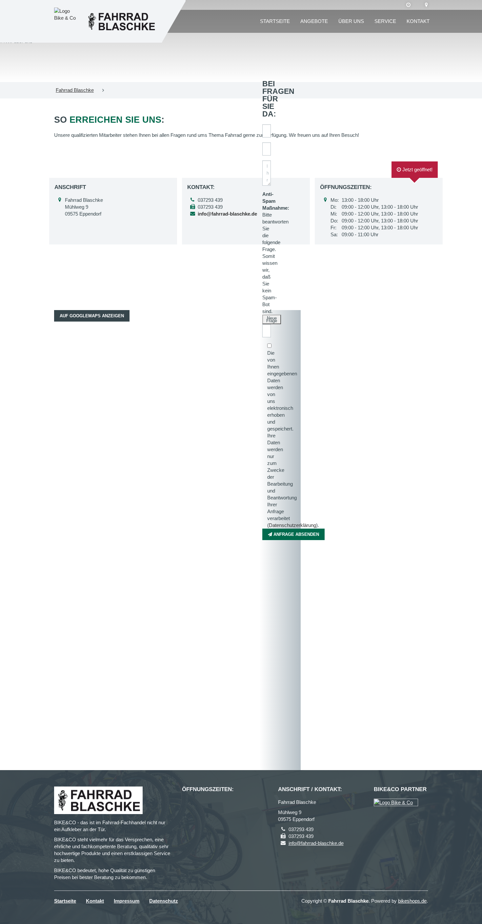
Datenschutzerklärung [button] (292, 525)
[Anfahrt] (426, 5)
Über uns (351, 21)
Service (385, 21)
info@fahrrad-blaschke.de (316, 843)
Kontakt (418, 21)
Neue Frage (271, 319)
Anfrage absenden (295, 534)
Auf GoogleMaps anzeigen (92, 315)
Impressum (126, 901)
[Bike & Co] (396, 802)
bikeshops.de (412, 901)
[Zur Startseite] (121, 21)
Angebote (314, 21)
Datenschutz (163, 901)
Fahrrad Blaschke (75, 90)
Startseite (275, 21)
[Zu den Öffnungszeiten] (408, 5)
